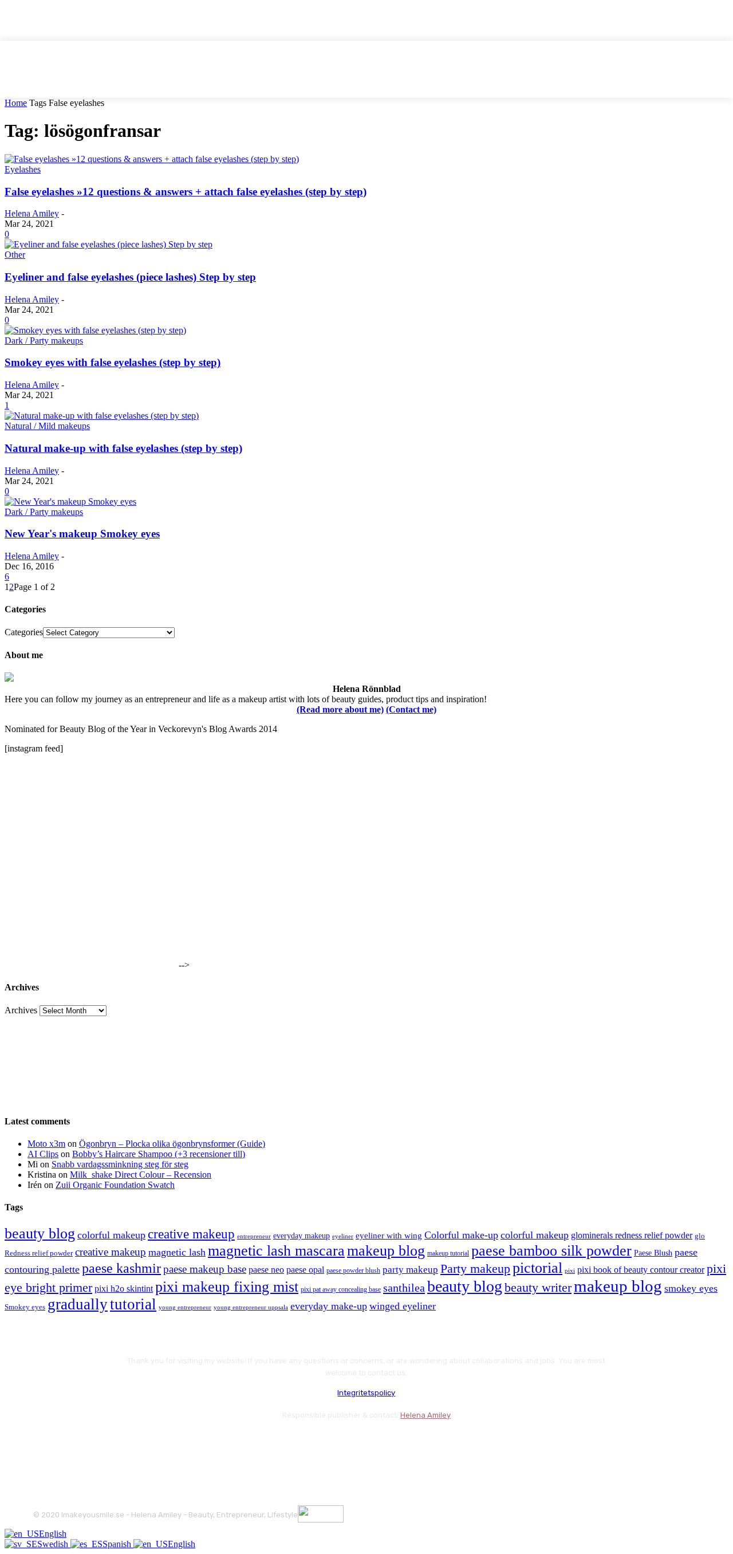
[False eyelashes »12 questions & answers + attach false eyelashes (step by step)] (152, 159)
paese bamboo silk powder (551, 1250)
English (52, 1534)
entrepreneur (254, 1236)
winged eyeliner (402, 1306)
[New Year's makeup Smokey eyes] (70, 501)
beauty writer (538, 1287)
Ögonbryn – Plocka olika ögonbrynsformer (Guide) (172, 1143)
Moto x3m (46, 1143)
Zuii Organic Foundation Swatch (115, 1185)
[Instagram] (75, 1444)
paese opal (305, 1269)
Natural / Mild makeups (47, 426)
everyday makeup (301, 1236)
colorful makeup (111, 1235)
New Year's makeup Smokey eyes (82, 534)
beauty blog (40, 1233)
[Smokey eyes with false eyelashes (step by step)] (95, 330)
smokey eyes (691, 1288)
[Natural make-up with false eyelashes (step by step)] (102, 415)
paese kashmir (121, 1268)
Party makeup (475, 1269)
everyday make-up (328, 1306)
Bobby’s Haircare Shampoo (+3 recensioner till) (158, 1154)
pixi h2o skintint (123, 1288)
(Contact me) (411, 709)
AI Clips (42, 1154)
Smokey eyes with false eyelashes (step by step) (112, 362)
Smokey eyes (25, 1307)
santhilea (404, 1287)
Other (15, 254)
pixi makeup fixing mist (226, 1286)
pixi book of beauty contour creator (640, 1269)
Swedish (53, 1544)
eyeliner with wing (389, 1235)
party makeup (410, 1269)
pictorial (537, 1268)
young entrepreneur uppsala (251, 1307)
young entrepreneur (185, 1307)
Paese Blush (653, 1252)
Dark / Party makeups (44, 340)
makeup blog (386, 1250)
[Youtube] (166, 1444)
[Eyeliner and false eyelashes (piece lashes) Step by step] (108, 244)
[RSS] (136, 1444)
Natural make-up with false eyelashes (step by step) (123, 448)
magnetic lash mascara (276, 1250)
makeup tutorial (448, 1253)
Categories (24, 632)
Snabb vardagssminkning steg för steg (120, 1164)
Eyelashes (23, 169)
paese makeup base (204, 1269)
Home (16, 103)
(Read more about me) (340, 709)
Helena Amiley (32, 213)
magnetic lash (177, 1252)
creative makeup (191, 1233)
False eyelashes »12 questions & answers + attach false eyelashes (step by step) (185, 192)
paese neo (266, 1269)
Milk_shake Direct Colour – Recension (140, 1174)
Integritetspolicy (366, 1392)
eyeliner (342, 1236)
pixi (570, 1270)
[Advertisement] (90, 896)
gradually (78, 1304)
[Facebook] (44, 1444)
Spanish (118, 1544)
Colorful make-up (461, 1235)
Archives (21, 1010)
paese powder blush (353, 1270)
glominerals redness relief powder (631, 1235)
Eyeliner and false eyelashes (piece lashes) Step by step (130, 277)
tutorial (133, 1304)
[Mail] (105, 1444)
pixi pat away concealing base (341, 1289)
